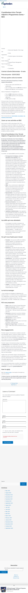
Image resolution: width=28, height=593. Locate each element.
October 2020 (9, 526)
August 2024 (8, 492)
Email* (4, 420)
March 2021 (8, 515)
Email (6, 569)
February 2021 (9, 517)
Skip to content (3, 0)
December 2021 (9, 496)
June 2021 (8, 509)
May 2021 (8, 511)
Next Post (14, 384)
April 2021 (8, 513)
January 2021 (8, 519)
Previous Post (14, 383)
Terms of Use (16, 578)
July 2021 (8, 507)
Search (3, 481)
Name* (4, 415)
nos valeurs (20, 115)
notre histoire (14, 115)
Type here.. (5, 399)
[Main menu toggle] (4, 7)
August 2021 (8, 505)
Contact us (16, 576)
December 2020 (9, 521)
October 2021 (8, 501)
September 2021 (9, 503)
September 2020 (9, 528)
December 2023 (9, 494)
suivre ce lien (8, 372)
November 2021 (9, 499)
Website (4, 425)
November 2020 (9, 524)
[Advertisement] (14, 33)
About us (16, 575)
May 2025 (8, 490)
